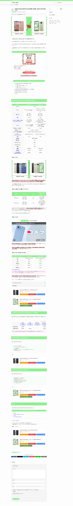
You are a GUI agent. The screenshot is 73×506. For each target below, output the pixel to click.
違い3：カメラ (19, 86)
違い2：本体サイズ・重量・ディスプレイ (22, 85)
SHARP (19, 452)
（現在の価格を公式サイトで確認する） (23, 324)
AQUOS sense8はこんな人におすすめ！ (21, 92)
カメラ (18, 125)
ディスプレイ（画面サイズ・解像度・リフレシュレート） (18, 121)
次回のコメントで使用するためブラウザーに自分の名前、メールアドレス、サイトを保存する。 (26, 489)
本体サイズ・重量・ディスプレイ (19, 414)
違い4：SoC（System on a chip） (21, 87)
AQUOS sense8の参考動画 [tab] (33, 220)
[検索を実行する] (61, 9)
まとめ (16, 93)
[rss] (60, 0)
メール (14, 483)
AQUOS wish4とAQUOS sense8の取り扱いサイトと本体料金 (24, 89)
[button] (14, 456)
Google (55, 20)
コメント (14, 468)
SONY (53, 23)
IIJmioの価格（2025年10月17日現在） (17, 153)
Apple (50, 20)
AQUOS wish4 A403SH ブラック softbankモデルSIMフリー (29, 289)
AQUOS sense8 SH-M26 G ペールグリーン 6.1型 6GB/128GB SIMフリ (30, 299)
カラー (18, 109)
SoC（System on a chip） (17, 134)
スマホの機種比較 (14, 452)
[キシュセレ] (15, 2)
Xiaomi (55, 23)
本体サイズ (17, 114)
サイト (13, 486)
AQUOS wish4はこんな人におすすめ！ (21, 90)
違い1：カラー (19, 84)
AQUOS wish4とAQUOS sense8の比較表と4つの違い (23, 83)
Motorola (58, 20)
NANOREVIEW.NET (17, 269)
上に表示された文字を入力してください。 (18, 493)
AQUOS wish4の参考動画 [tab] (24, 220)
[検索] (61, 0)
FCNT (52, 20)
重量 (17, 117)
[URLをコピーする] (44, 456)
